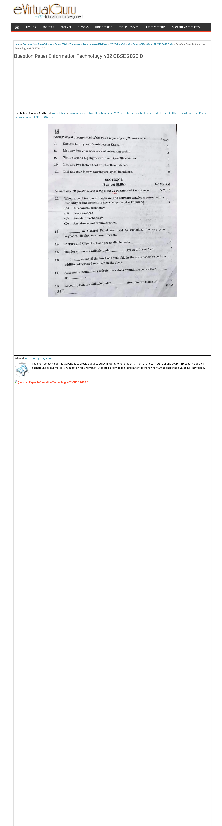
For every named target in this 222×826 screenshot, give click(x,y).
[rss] (202, 11)
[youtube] (208, 11)
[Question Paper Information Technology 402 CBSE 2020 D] (112, 210)
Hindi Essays (103, 27)
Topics (47, 27)
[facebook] (190, 11)
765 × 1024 (58, 113)
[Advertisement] (78, 85)
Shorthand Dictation (187, 27)
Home (18, 44)
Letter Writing (155, 27)
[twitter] (196, 11)
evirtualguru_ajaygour (42, 358)
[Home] (16, 27)
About (30, 27)
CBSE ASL (65, 27)
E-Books (83, 27)
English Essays (128, 27)
